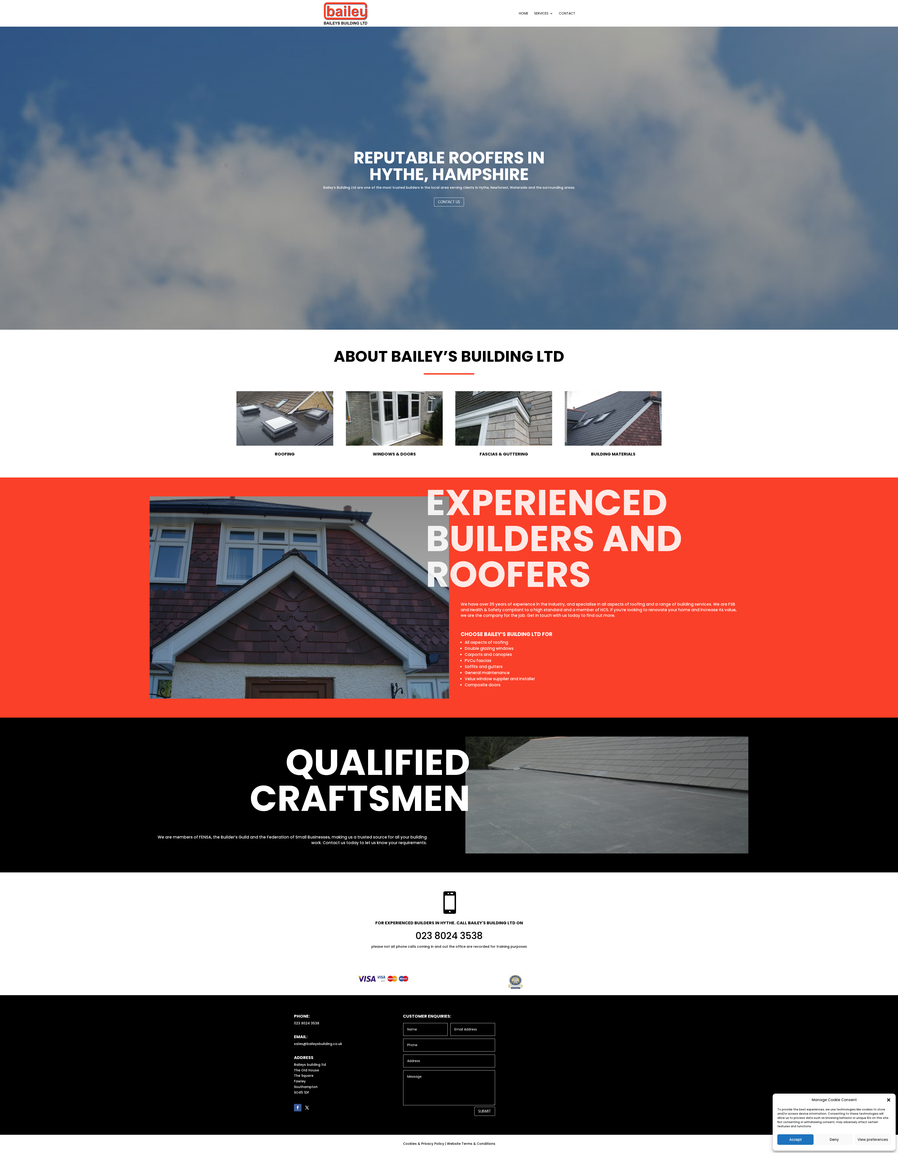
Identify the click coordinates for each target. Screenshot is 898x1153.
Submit (484, 1111)
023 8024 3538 (449, 935)
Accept (795, 1139)
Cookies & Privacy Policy (423, 1143)
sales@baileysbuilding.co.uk (318, 1043)
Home (523, 14)
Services (541, 14)
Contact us (449, 201)
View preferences (873, 1139)
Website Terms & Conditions (471, 1143)
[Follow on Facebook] (297, 1107)
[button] (888, 1100)
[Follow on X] (307, 1107)
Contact (567, 14)
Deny (834, 1139)
